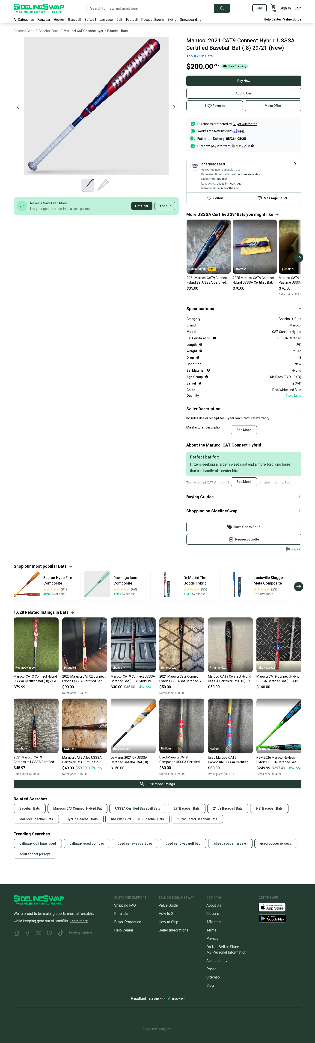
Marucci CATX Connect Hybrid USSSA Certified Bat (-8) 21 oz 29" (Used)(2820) (36, 679)
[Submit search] (222, 8)
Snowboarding (190, 19)
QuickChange (197, 268)
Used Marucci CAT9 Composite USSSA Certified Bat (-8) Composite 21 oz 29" (180, 759)
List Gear (142, 206)
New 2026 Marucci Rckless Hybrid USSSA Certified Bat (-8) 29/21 (276, 760)
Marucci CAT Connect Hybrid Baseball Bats (96, 31)
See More (244, 430)
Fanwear (44, 19)
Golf (119, 19)
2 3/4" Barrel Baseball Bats (197, 819)
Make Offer (273, 106)
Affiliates (213, 922)
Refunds (121, 913)
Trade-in (164, 206)
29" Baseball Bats (187, 808)
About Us (213, 905)
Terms (211, 930)
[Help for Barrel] (200, 383)
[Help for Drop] (198, 357)
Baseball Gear (24, 31)
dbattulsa (264, 748)
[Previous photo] (18, 107)
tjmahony (21, 748)
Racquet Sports (152, 19)
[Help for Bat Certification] (214, 338)
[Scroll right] (298, 257)
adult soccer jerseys (35, 854)
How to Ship (168, 922)
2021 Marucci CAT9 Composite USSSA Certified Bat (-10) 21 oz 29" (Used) (34, 759)
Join (297, 8)
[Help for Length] (200, 344)
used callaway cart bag (135, 843)
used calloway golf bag (183, 843)
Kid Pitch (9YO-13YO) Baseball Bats (137, 819)
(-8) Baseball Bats (269, 808)
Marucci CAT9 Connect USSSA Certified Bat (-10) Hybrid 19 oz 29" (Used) (133, 679)
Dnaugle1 (70, 667)
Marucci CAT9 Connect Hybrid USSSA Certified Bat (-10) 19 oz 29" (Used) (229, 679)
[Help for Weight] (201, 351)
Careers (212, 913)
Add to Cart (243, 93)
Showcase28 (266, 667)
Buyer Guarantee (245, 124)
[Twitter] (49, 933)
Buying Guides (80, 933)
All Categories (24, 19)
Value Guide (292, 19)
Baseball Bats (49, 31)
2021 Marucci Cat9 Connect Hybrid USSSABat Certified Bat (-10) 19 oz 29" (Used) (181, 679)
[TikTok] (60, 933)
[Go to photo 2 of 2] (102, 185)
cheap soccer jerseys (230, 843)
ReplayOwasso (25, 667)
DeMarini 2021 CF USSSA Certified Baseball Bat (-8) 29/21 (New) (129, 760)
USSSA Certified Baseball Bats (137, 808)
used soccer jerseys (275, 843)
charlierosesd (121, 748)
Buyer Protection (127, 922)
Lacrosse (106, 19)
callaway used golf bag (86, 843)
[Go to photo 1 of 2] (87, 185)
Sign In (285, 8)
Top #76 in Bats (199, 56)
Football (132, 19)
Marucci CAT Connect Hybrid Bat (77, 808)
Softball (90, 19)
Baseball (74, 19)
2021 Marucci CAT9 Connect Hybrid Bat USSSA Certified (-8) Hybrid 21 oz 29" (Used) (207, 280)
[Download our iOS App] (276, 907)
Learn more (79, 921)
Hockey (59, 19)
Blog (210, 985)
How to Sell (168, 913)
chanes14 (119, 667)
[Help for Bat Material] (208, 370)
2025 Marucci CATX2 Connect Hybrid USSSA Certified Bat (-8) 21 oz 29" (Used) (84, 679)
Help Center (272, 19)
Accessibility (216, 960)
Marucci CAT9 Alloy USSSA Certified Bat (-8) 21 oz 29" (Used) (82, 760)
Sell (259, 8)
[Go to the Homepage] (39, 8)
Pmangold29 (218, 667)
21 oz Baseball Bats (228, 808)
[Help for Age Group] (206, 376)
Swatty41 (70, 748)
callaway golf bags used (37, 843)
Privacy (212, 938)
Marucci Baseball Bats (36, 819)
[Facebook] (27, 933)
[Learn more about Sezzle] (243, 146)
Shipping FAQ (125, 905)
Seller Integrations (173, 930)
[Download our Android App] (280, 918)
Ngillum (166, 748)
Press (211, 969)
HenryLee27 (168, 667)
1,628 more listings (160, 784)
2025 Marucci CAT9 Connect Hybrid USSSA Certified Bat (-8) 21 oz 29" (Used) (253, 280)
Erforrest (240, 269)
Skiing (172, 19)
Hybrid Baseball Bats (82, 819)
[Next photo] (174, 107)
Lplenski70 (287, 269)
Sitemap (213, 977)
